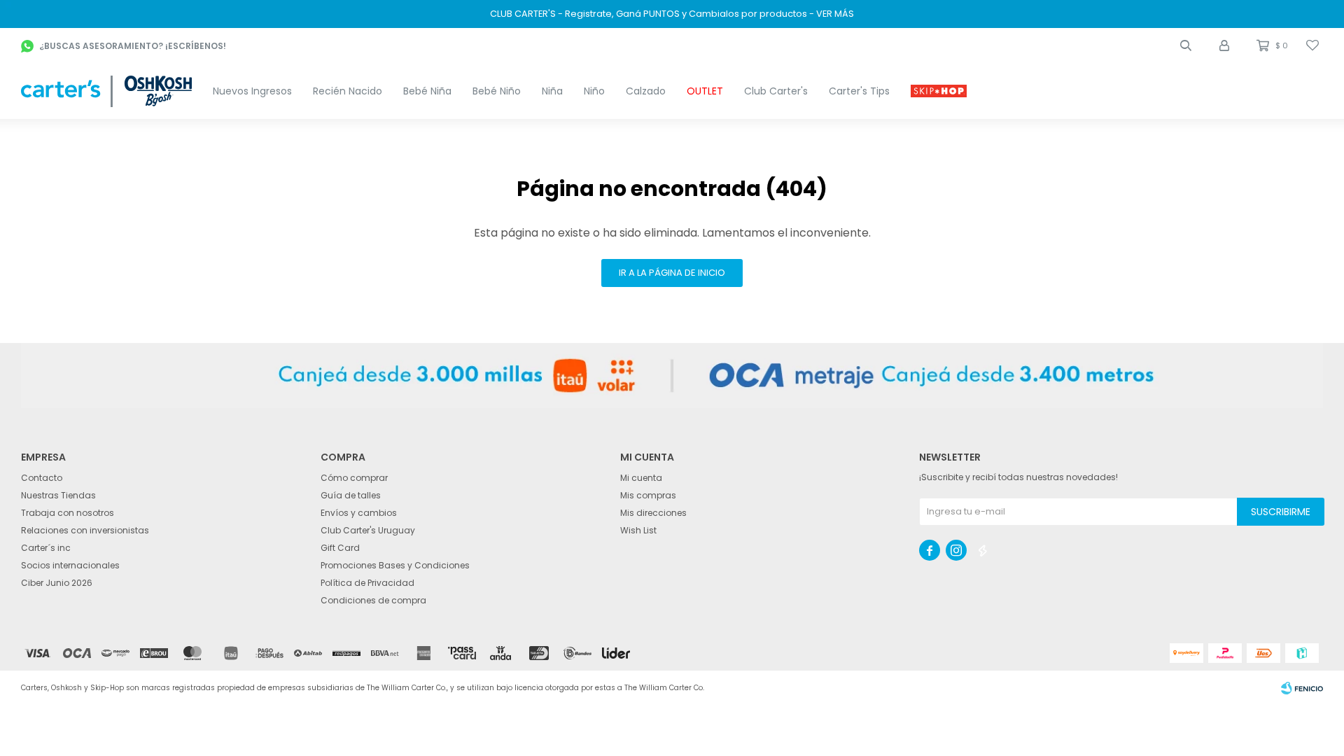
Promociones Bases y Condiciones (395, 565)
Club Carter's (776, 91)
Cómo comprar (354, 478)
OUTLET (705, 91)
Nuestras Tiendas (58, 495)
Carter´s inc (46, 548)
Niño (594, 91)
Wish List (638, 530)
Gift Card (340, 548)
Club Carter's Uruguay (368, 530)
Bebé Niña (427, 91)
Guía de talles (351, 495)
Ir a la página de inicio (672, 272)
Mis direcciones (653, 513)
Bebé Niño (496, 91)
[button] (1185, 45)
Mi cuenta (641, 478)
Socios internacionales (70, 565)
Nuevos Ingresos (252, 91)
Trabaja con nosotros (67, 513)
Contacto (41, 478)
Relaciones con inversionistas (85, 530)
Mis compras (648, 495)
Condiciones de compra (373, 600)
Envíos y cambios (359, 513)
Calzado (646, 91)
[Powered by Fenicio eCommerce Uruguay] (1302, 688)
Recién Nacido (347, 91)
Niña (552, 91)
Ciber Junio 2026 (56, 583)
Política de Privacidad (367, 583)
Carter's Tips (859, 91)
